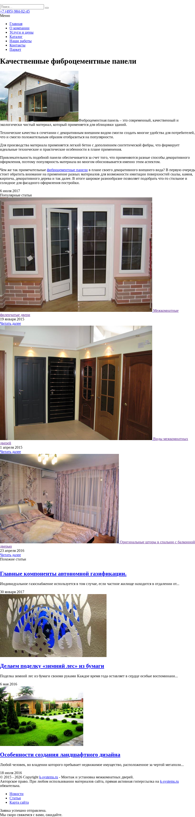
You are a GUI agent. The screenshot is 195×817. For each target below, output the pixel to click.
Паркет (15, 49)
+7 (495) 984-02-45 (15, 11)
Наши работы (21, 41)
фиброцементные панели (67, 170)
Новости (17, 794)
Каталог (16, 37)
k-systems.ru (48, 777)
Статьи (15, 798)
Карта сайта (19, 802)
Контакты (17, 45)
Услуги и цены (22, 32)
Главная (16, 24)
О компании (19, 28)
